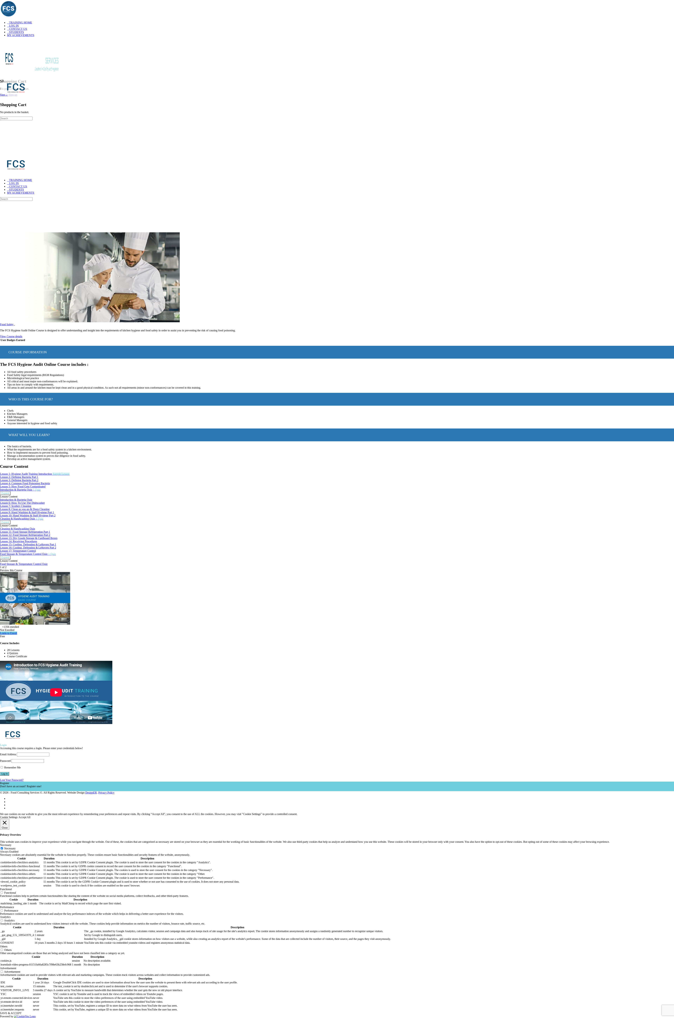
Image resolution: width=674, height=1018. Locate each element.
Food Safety (7, 324)
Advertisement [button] (8, 968)
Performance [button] (7, 907)
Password (5, 760)
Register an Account (11, 789)
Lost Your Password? (12, 779)
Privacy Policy (106, 792)
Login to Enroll (8, 633)
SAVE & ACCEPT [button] (11, 1013)
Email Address (8, 754)
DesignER (91, 792)
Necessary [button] (5, 844)
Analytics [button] (5, 916)
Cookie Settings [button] (9, 817)
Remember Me (12, 767)
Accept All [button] (24, 817)
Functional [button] (6, 889)
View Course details (11, 336)
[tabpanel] (337, 399)
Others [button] (3, 946)
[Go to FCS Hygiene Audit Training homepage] (30, 73)
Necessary (10, 848)
